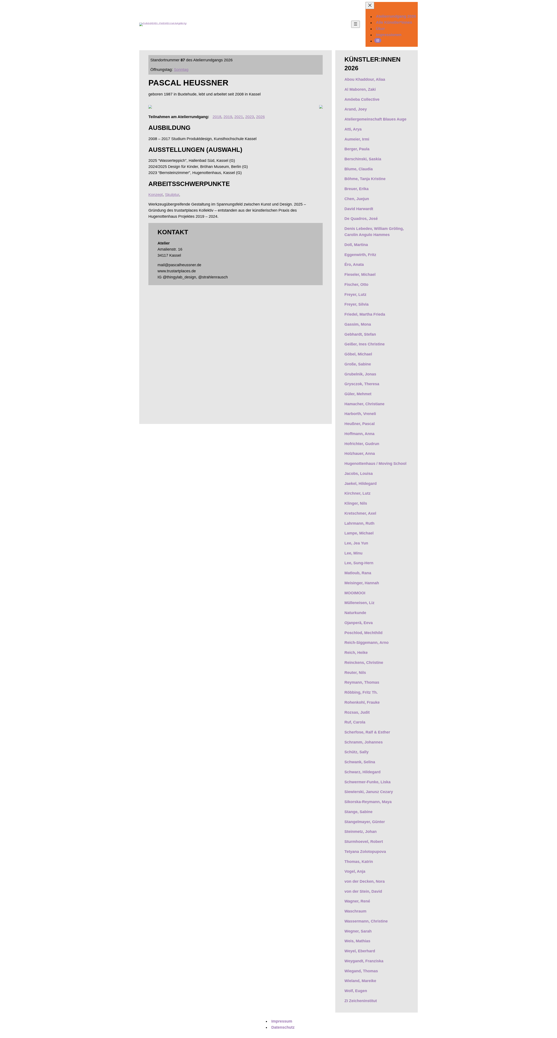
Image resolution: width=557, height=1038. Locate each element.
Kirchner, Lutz (357, 493)
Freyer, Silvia (356, 304)
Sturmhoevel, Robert (363, 841)
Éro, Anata (354, 264)
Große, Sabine (357, 364)
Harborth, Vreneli (360, 414)
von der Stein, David (363, 891)
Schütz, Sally (356, 752)
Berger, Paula (356, 149)
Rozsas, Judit (357, 712)
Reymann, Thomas (361, 682)
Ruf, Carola (354, 722)
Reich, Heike (356, 652)
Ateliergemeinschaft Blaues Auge (375, 119)
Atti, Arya (353, 129)
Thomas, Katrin (358, 861)
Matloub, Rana (357, 573)
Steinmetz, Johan (360, 831)
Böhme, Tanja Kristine (365, 179)
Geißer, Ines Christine (364, 344)
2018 (217, 117)
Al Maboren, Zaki (360, 89)
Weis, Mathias (357, 941)
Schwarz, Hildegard (362, 772)
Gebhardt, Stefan (360, 334)
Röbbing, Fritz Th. (361, 692)
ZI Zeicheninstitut (360, 1001)
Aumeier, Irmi (356, 139)
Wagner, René (357, 901)
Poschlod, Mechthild (363, 633)
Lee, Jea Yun (356, 543)
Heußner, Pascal (359, 424)
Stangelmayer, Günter (364, 822)
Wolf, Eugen (355, 991)
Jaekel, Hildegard (360, 483)
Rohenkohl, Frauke (362, 702)
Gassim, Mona (357, 324)
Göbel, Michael (358, 354)
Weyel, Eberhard (359, 951)
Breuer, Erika (356, 189)
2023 (249, 117)
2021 (238, 117)
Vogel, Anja (354, 871)
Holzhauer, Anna (359, 453)
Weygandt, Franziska (363, 961)
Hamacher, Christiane (364, 404)
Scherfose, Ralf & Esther (367, 732)
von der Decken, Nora (364, 881)
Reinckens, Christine (363, 662)
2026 (260, 117)
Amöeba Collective (361, 99)
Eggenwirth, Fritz (360, 255)
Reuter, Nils (355, 672)
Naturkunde (355, 613)
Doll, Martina (356, 245)
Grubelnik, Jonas (360, 374)
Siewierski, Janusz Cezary (368, 792)
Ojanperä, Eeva (358, 623)
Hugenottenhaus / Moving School (376, 463)
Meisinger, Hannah (361, 583)
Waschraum (355, 911)
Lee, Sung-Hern (358, 563)
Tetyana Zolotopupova (365, 851)
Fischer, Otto (356, 284)
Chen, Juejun (356, 199)
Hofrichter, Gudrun (361, 444)
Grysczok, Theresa (361, 384)
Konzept (155, 195)
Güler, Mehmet (357, 394)
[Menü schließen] (370, 5)
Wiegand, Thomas (361, 971)
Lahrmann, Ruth (359, 523)
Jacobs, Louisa (358, 473)
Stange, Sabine (358, 812)
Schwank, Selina (359, 762)
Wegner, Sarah (358, 931)
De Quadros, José (361, 218)
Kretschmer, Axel (360, 513)
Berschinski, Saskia (362, 159)
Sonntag (181, 69)
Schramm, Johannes (363, 742)
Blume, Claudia (358, 169)
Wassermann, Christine (366, 921)
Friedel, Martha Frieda (364, 314)
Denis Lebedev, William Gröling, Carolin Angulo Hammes (374, 231)
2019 (227, 117)
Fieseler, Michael (360, 274)
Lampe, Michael (359, 533)
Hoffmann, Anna (359, 434)
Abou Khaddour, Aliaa (364, 79)
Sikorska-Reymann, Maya (368, 802)
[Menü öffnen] (355, 24)
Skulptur (172, 195)
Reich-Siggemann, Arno (366, 642)
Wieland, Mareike (360, 981)
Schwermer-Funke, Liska (367, 782)
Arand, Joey (355, 109)
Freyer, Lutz (355, 294)
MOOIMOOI (354, 593)
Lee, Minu (353, 553)
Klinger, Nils (355, 503)
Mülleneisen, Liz (359, 603)
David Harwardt (358, 209)
